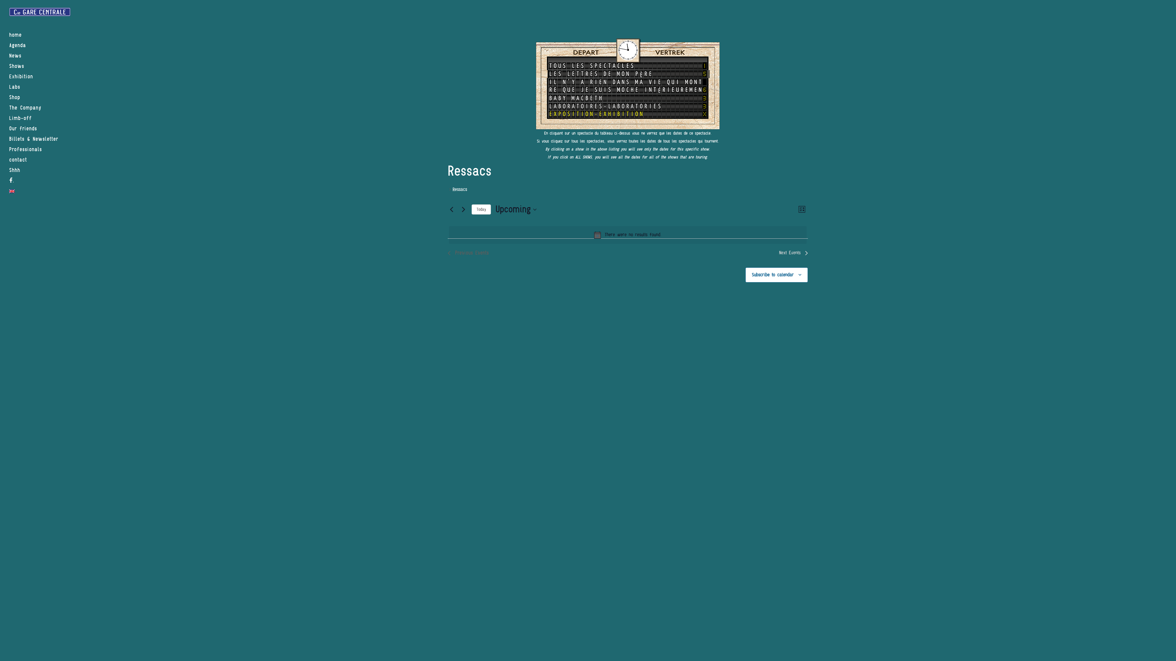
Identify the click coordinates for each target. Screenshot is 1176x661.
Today (481, 209)
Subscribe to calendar (773, 275)
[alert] (628, 235)
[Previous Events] (451, 209)
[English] (39, 191)
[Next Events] (463, 209)
